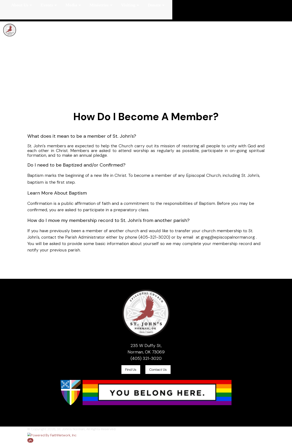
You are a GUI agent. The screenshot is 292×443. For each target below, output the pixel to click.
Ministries (99, 5)
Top (30, 440)
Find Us (130, 369)
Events (47, 5)
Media (71, 5)
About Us (19, 5)
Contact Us (158, 369)
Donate (154, 5)
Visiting (128, 5)
